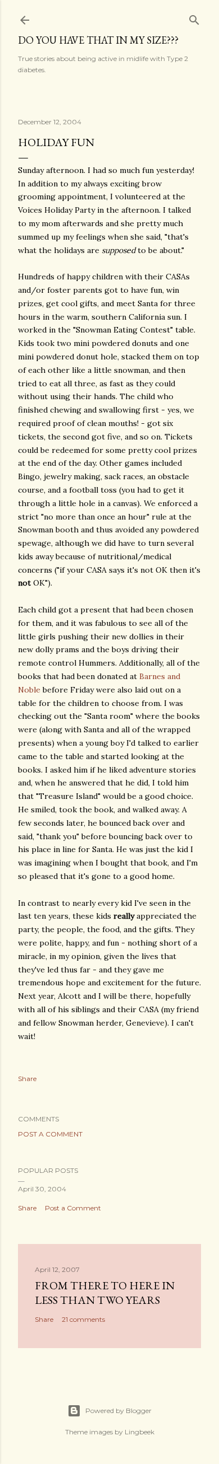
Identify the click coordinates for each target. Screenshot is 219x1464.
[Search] (194, 18)
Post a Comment (50, 1134)
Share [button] (27, 1078)
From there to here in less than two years (105, 1292)
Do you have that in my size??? (98, 40)
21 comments (83, 1319)
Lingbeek (139, 1432)
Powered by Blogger (118, 1410)
